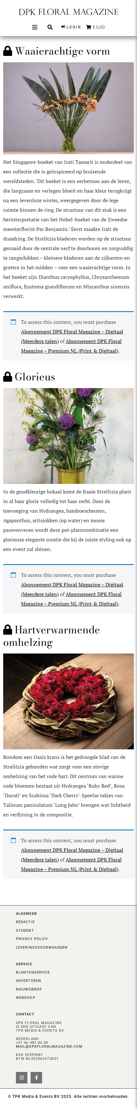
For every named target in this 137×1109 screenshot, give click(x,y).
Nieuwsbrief (29, 989)
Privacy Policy (32, 939)
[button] (34, 27)
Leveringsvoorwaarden (42, 947)
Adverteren (28, 981)
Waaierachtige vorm (61, 51)
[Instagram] (21, 1077)
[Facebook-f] (36, 1077)
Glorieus (33, 377)
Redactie (25, 922)
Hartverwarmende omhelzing (51, 636)
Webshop (25, 998)
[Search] (50, 27)
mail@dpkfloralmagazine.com (49, 1046)
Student (25, 931)
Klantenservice (33, 972)
